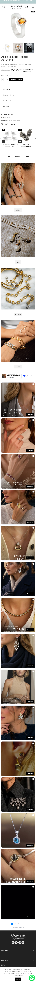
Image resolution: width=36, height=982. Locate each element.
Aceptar (18, 979)
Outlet (10, 120)
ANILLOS (18, 210)
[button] (3, 141)
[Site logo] (16, 7)
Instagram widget (18, 927)
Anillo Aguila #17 (26, 144)
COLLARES (18, 314)
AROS (18, 262)
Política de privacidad (18, 975)
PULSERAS (18, 366)
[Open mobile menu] (32, 7)
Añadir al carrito (16, 79)
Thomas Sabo (16, 120)
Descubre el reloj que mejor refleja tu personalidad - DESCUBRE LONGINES (18, 1)
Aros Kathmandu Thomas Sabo (10, 144)
